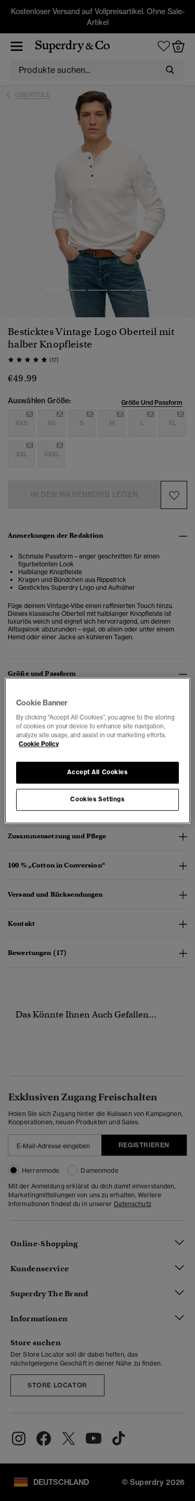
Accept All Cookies (97, 772)
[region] (97, 750)
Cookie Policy (39, 744)
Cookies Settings (97, 799)
